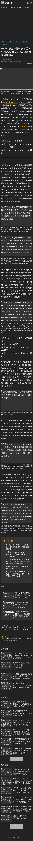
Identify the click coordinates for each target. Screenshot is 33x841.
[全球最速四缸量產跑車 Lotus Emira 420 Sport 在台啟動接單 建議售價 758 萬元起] (6, 790)
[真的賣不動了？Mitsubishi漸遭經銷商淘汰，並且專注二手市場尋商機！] (6, 704)
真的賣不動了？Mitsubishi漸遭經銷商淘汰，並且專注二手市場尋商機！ (22, 704)
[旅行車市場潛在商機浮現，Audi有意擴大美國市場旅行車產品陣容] (8, 595)
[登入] (27, 3)
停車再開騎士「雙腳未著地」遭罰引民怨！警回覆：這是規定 (22, 750)
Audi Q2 (25, 41)
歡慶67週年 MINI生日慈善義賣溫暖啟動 (17, 567)
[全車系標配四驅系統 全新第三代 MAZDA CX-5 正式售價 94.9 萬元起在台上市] (6, 809)
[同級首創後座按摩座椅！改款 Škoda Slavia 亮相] (6, 665)
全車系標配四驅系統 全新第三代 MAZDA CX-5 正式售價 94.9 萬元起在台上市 (22, 809)
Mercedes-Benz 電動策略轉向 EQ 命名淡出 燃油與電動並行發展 (22, 732)
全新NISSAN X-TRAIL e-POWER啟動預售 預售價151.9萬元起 (15, 554)
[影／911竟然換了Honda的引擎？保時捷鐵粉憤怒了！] (6, 713)
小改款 (18, 41)
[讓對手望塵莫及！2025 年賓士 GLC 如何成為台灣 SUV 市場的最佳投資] (6, 723)
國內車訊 (4, 7)
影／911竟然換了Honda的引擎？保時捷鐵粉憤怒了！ (22, 713)
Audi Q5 (10, 41)
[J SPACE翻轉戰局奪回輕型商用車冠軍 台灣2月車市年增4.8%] (6, 741)
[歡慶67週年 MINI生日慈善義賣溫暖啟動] (6, 818)
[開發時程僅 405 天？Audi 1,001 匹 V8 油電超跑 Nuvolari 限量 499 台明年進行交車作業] (8, 605)
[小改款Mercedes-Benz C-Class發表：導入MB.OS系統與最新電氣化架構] (6, 676)
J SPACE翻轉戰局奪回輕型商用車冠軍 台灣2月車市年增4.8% (22, 741)
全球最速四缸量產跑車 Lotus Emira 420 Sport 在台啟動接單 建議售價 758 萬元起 (17, 561)
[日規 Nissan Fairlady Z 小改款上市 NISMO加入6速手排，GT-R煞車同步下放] (6, 656)
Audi (3, 41)
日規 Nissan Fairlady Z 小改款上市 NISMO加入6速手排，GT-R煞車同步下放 (22, 655)
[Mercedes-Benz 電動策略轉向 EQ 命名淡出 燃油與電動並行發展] (6, 732)
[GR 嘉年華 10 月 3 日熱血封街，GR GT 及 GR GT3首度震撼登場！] (6, 800)
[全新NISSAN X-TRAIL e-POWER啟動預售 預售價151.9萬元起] (6, 772)
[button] (30, 2)
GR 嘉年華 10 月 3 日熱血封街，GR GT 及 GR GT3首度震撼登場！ (17, 547)
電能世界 (28, 7)
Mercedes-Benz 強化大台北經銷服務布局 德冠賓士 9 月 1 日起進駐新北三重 (22, 780)
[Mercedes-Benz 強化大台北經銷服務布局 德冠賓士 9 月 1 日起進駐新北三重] (6, 781)
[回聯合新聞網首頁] (2, 2)
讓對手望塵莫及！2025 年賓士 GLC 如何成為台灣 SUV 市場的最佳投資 (22, 722)
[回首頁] (9, 2)
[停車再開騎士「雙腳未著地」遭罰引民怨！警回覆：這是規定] (6, 751)
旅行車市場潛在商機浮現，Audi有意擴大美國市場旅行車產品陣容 (22, 595)
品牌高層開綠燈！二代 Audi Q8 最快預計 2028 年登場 (22, 614)
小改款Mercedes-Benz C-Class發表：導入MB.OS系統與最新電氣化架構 (22, 676)
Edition (4, 45)
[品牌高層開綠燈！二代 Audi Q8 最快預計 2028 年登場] (8, 614)
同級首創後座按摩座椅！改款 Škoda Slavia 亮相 (21, 665)
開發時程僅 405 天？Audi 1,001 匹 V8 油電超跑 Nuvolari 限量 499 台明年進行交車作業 (22, 604)
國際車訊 (20, 7)
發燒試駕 (12, 7)
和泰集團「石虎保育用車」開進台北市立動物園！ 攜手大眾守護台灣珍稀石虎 (17, 574)
